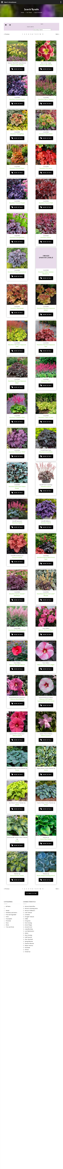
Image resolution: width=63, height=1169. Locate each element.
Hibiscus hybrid (17, 735)
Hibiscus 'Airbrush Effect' (45, 630)
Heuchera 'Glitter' (45, 237)
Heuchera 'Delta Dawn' (46, 134)
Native (26, 933)
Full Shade (27, 947)
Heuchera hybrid (46, 486)
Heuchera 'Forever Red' (46, 203)
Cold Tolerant (28, 912)
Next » (57, 34)
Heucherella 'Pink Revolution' (17, 630)
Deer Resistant (29, 939)
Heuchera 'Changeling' (17, 134)
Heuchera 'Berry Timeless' (46, 99)
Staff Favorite (28, 937)
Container (27, 914)
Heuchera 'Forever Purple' (17, 203)
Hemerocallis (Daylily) (17, 65)
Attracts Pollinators (30, 910)
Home (22, 12)
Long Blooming (29, 929)
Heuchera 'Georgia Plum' (17, 237)
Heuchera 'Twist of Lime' (45, 417)
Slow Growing (28, 935)
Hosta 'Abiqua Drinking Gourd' (46, 875)
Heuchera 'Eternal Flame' (17, 168)
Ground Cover (28, 927)
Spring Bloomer (29, 941)
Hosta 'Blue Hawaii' (46, 839)
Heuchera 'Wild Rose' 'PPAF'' (17, 452)
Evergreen (27, 921)
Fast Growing (28, 923)
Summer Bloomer (29, 943)
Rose (7, 923)
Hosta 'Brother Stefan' (17, 875)
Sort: (42, 24)
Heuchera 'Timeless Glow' (17, 417)
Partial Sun (27, 951)
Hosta (17, 770)
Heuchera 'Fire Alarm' (46, 168)
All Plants (8, 906)
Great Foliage (28, 925)
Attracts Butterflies (30, 906)
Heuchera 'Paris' (46, 381)
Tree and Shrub (10, 927)
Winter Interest (29, 945)
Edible (26, 918)
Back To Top (33, 893)
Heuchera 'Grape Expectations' (17, 272)
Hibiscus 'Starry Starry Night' (46, 665)
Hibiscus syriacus (46, 735)
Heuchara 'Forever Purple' (17, 99)
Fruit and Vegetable (11, 914)
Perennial (8, 921)
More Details (18, 69)
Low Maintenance (29, 931)
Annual (7, 910)
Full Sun (27, 949)
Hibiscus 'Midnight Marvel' (17, 665)
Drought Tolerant (29, 916)
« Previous (6, 34)
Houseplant (9, 918)
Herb (7, 916)
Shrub (7, 925)
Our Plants (29, 12)
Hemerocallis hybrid (46, 65)
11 (42, 34)
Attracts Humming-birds (31, 908)
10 (40, 34)
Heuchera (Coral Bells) (46, 452)
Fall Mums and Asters (11, 912)
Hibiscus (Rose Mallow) (17, 699)
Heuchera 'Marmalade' (17, 308)
